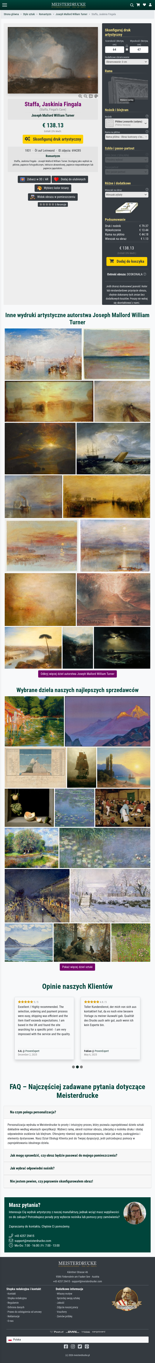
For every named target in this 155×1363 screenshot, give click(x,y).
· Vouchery (61, 1311)
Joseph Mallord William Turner (71, 14)
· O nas (9, 1321)
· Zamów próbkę (64, 1316)
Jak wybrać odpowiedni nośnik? (32, 1168)
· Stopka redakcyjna (16, 1298)
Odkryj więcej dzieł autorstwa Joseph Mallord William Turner (77, 674)
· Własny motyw (64, 1293)
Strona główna (11, 14)
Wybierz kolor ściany (55, 188)
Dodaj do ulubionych (72, 179)
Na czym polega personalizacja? (33, 1112)
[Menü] (4, 5)
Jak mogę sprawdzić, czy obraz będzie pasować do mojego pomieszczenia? (63, 1155)
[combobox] (127, 62)
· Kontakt (11, 1293)
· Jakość (60, 1302)
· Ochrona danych (15, 1307)
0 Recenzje (60, 204)
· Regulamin (12, 1302)
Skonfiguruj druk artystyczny (55, 139)
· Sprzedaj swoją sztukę (68, 1298)
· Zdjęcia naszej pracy (67, 1307)
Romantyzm (45, 14)
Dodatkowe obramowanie (117, 57)
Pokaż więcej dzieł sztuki (77, 967)
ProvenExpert (37, 1051)
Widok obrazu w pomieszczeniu (55, 197)
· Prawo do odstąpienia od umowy (24, 1311)
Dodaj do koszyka (129, 261)
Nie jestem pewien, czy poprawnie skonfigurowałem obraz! (51, 1181)
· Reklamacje (13, 1316)
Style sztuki (29, 14)
